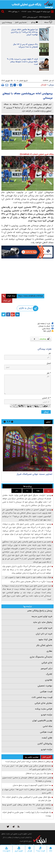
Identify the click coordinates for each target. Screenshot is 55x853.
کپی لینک (7, 300)
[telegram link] (13, 826)
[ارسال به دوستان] (6, 85)
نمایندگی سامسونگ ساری (41, 657)
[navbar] (52, 11)
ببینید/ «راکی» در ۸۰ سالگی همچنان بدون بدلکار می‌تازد (30, 581)
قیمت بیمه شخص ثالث (42, 697)
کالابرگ (49, 674)
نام (50, 353)
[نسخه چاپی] (2, 85)
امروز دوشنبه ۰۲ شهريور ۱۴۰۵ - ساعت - (35, 11)
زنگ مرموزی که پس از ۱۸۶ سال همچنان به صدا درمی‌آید (25, 45)
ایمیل (49, 363)
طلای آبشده (47, 738)
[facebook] (8, 314)
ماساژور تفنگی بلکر (44, 645)
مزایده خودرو (46, 714)
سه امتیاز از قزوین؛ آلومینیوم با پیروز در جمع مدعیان (32, 785)
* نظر (49, 373)
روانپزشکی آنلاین (45, 743)
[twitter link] (8, 826)
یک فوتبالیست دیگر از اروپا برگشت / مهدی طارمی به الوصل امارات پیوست (26, 814)
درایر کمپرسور (46, 668)
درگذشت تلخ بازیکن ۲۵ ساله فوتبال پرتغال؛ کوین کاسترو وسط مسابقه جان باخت (26, 806)
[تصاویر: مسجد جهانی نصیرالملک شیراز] (27, 448)
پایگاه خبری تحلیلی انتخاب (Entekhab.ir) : (36, 154)
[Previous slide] (12, 422)
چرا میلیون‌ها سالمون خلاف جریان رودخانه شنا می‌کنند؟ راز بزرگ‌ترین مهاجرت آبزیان (24, 32)
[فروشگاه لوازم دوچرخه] (27, 268)
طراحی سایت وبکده (43, 709)
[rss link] (18, 826)
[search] (3, 12)
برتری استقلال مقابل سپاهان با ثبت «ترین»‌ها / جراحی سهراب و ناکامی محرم (26, 791)
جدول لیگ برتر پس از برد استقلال (38, 773)
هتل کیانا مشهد (45, 639)
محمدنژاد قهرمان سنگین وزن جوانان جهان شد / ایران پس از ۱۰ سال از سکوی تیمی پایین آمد (26, 767)
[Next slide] (5, 422)
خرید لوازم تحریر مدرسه (42, 616)
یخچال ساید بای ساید (42, 622)
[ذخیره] (11, 85)
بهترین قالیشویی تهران (42, 720)
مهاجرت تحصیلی (45, 685)
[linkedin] (17, 314)
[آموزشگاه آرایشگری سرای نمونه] (27, 284)
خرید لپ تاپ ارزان (44, 633)
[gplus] (13, 314)
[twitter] (3, 314)
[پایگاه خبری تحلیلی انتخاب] (48, 4)
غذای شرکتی (47, 662)
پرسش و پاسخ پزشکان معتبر (39, 610)
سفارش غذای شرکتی (43, 703)
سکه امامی (47, 726)
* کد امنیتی (46, 397)
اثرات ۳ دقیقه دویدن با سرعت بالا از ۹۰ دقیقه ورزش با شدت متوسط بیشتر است (22, 61)
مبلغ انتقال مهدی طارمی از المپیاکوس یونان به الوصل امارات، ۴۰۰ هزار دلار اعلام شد (26, 799)
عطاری (49, 651)
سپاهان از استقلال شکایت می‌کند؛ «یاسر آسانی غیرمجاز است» (28, 761)
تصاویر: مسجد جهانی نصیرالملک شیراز (34, 474)
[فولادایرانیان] (27, 252)
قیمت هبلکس (46, 691)
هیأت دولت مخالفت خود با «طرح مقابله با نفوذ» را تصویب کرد (28, 577)
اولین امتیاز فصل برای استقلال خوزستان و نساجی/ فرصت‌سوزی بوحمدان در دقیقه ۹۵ (26, 779)
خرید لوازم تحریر (45, 628)
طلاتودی (48, 680)
